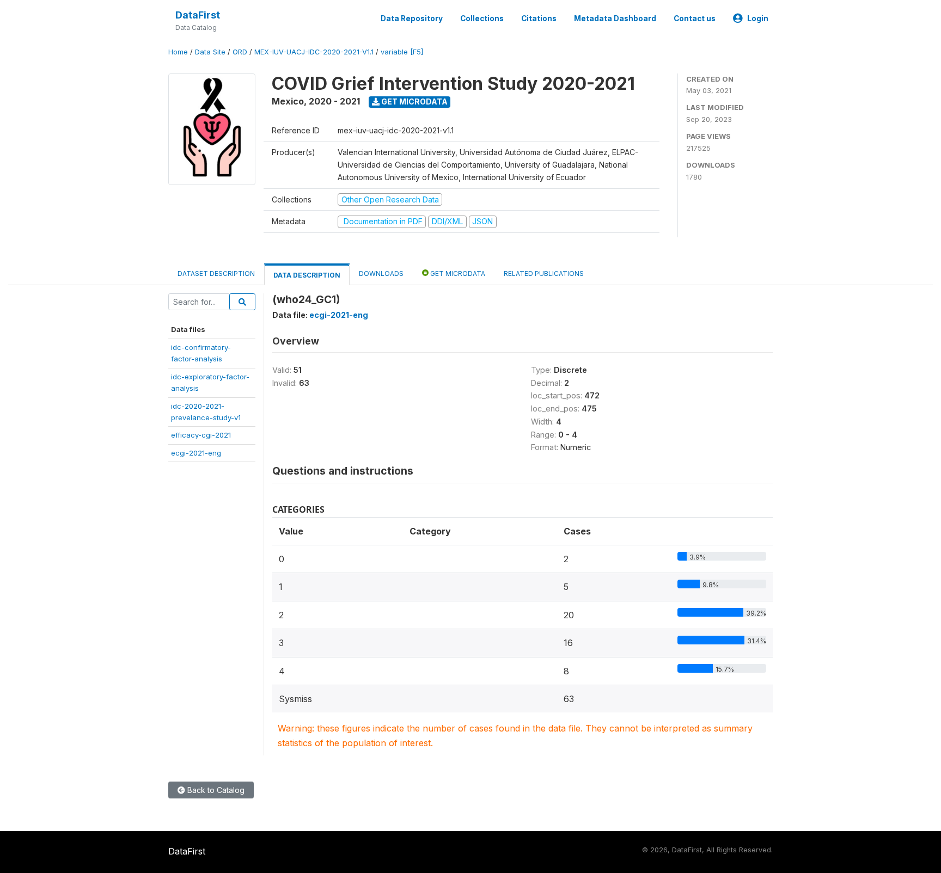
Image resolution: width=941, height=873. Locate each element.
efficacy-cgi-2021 (201, 435)
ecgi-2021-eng (196, 452)
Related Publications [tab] (544, 273)
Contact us (695, 18)
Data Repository (412, 18)
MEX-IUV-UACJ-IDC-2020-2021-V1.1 (314, 52)
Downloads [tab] (381, 273)
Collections (482, 18)
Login (757, 18)
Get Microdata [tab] (457, 273)
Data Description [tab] (306, 275)
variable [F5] (402, 52)
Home (178, 52)
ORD (240, 52)
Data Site (210, 52)
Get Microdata (414, 101)
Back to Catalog (215, 790)
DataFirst (197, 15)
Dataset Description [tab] (216, 273)
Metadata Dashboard (615, 18)
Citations (539, 18)
